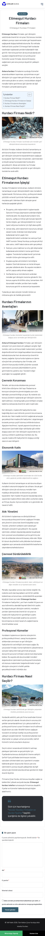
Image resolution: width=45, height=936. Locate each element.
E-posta (5, 880)
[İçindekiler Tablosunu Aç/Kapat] (28, 95)
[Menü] (42, 5)
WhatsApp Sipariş (11, 933)
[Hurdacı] (11, 4)
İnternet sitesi (7, 890)
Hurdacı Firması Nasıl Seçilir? (15, 106)
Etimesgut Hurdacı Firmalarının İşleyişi (18, 101)
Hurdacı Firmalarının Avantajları (15, 103)
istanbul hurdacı (22, 926)
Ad (3, 870)
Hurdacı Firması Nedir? (12, 98)
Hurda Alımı (22, 14)
